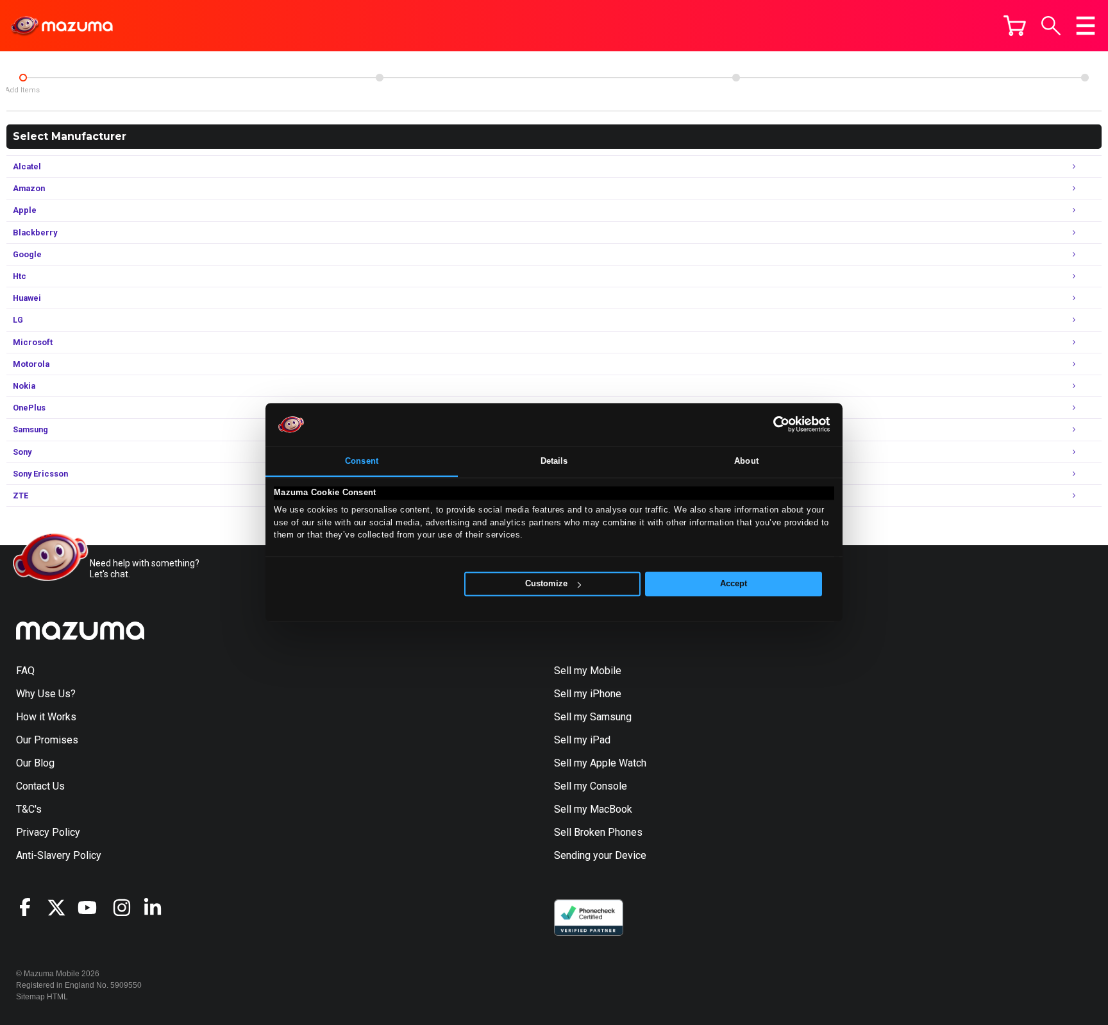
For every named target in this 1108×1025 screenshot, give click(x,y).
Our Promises (47, 740)
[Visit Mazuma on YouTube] (93, 907)
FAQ (25, 671)
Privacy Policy (48, 832)
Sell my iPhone (587, 694)
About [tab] (746, 461)
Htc (544, 274)
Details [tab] (554, 461)
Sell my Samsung (593, 717)
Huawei (544, 296)
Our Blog (35, 763)
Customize (546, 584)
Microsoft (544, 341)
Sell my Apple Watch (600, 763)
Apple (544, 208)
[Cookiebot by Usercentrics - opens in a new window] (774, 424)
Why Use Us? (46, 694)
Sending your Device (600, 855)
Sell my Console (590, 786)
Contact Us (40, 786)
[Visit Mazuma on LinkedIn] (158, 907)
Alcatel (544, 165)
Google (544, 253)
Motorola (544, 362)
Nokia (544, 384)
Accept (733, 584)
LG (544, 318)
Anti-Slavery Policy (58, 855)
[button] (1051, 25)
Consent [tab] (361, 461)
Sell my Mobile (587, 671)
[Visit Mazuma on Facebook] (31, 907)
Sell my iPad (582, 740)
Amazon (544, 187)
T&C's (29, 809)
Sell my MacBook (593, 809)
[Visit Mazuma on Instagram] (127, 907)
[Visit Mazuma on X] (62, 907)
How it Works (46, 717)
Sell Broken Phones (598, 832)
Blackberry (544, 231)
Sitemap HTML (42, 996)
